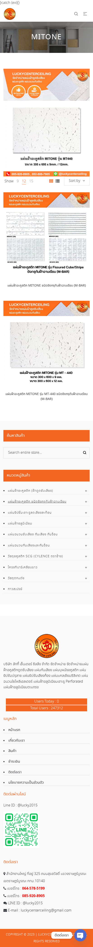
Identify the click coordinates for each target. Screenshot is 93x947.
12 (24, 181)
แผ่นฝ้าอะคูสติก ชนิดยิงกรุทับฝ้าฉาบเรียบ (37, 501)
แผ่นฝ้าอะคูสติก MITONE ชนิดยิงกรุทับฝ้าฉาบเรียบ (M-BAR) (46, 285)
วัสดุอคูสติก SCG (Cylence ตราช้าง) (35, 556)
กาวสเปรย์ (15, 589)
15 (31, 181)
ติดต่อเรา (15, 772)
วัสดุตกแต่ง (16, 578)
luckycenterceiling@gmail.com (46, 910)
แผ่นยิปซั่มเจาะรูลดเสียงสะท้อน (30, 512)
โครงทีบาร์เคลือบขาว (22, 567)
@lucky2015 (27, 805)
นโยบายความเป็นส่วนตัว (26, 782)
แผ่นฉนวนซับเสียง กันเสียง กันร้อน (33, 534)
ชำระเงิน (14, 761)
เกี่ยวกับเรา (16, 740)
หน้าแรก (14, 730)
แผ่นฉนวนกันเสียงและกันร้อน (29, 545)
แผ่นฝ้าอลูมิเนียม (20, 523)
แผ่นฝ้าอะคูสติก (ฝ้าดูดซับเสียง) (30, 491)
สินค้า (12, 751)
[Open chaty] (80, 935)
